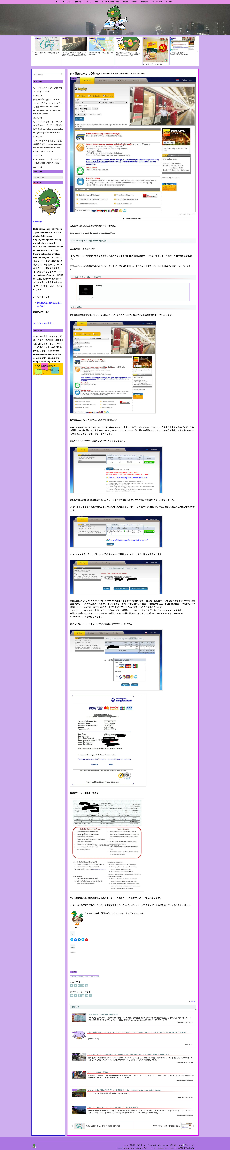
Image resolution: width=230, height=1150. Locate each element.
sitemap (165, 1145)
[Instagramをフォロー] (82, 995)
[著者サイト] (71, 995)
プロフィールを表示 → (43, 323)
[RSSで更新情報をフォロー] (90, 995)
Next (197, 51)
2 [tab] (115, 67)
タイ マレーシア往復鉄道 (92, 976)
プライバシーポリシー (190, 1145)
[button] (61, 74)
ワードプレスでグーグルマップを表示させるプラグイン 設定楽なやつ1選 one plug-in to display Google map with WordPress (48, 127)
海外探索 (74, 972)
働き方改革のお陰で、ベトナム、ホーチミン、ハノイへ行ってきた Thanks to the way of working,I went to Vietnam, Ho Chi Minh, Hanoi (47, 106)
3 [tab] (118, 67)
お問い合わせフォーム (176, 1145)
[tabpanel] (57, 50)
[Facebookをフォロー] (79, 995)
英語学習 (139, 1145)
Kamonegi (37, 221)
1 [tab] (112, 67)
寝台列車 (74, 976)
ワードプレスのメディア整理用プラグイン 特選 (47, 90)
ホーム (126, 1145)
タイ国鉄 (81, 976)
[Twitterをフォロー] (75, 995)
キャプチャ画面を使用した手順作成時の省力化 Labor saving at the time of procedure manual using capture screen (47, 145)
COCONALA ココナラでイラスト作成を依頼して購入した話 (48, 161)
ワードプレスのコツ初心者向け (152, 1145)
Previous (33, 51)
